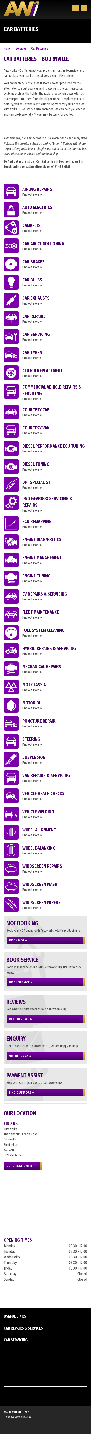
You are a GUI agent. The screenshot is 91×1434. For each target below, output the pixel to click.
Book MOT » (18, 940)
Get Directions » (19, 1166)
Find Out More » (21, 1092)
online (16, 167)
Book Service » (20, 982)
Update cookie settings (18, 1416)
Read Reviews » (20, 1019)
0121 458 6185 (61, 167)
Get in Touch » (20, 1056)
